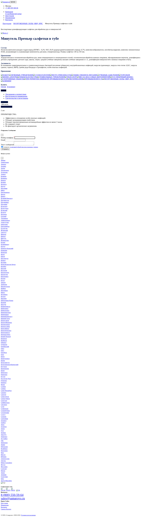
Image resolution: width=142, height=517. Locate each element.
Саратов (3, 394)
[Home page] (5, 2)
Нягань (3, 471)
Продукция (9, 16)
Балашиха (4, 178)
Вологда (3, 212)
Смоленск (4, 404)
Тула (2, 430)
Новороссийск (5, 326)
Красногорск (5, 272)
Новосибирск (5, 328)
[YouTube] (8, 490)
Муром (3, 296)
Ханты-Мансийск (6, 481)
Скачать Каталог (6, 509)
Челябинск (4, 448)
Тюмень (3, 432)
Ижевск (3, 236)
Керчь (3, 254)
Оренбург (4, 352)
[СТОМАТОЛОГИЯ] (41, 75)
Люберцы (4, 284)
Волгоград (4, 206)
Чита (2, 452)
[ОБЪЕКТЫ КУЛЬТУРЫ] (27, 77)
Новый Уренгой (6, 336)
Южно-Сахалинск (6, 462)
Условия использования (28, 515)
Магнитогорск (5, 286)
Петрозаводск (5, 362)
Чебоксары (4, 446)
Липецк (3, 282)
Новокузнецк (5, 320)
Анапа (3, 473)
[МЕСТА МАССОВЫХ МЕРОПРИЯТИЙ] (93, 77)
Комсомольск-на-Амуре (8, 264)
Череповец (4, 450)
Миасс (3, 292)
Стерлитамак (5, 412)
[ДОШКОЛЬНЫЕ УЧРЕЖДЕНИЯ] (51, 77)
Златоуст (3, 232)
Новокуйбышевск (6, 322)
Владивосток (5, 200)
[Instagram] (13, 490)
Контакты (9, 20)
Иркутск (3, 238)
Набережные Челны (7, 300)
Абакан (3, 160)
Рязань (3, 384)
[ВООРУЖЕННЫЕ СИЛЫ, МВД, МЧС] (118, 79)
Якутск (3, 465)
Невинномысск (5, 306)
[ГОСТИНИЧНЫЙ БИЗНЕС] (121, 77)
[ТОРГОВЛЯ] (124, 75)
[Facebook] (3, 490)
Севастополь (5, 396)
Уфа (2, 440)
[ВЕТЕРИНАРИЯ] (75, 79)
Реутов (3, 376)
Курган (3, 278)
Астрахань (4, 172)
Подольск (4, 366)
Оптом (3, 87)
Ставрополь (4, 408)
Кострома (4, 270)
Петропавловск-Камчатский (9, 364)
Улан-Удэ (3, 434)
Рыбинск (3, 382)
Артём (3, 168)
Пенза (3, 356)
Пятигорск (4, 372)
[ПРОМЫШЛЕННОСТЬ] (93, 79)
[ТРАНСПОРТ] (71, 77)
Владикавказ (5, 202)
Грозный (3, 216)
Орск (2, 354)
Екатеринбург (5, 226)
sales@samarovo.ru (13, 498)
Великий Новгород (7, 198)
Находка (3, 304)
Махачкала (4, 290)
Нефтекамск (4, 308)
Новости (13, 14)
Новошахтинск (5, 334)
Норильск (4, 338)
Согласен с (20, 147)
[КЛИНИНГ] (6, 81)
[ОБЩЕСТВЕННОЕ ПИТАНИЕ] (84, 75)
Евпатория (4, 224)
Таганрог (4, 420)
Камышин (4, 250)
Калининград (5, 244)
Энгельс (3, 460)
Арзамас (3, 166)
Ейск (2, 479)
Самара (3, 388)
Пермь (3, 360)
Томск (3, 428)
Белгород (4, 184)
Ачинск (3, 174)
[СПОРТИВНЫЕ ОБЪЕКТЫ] (12, 79)
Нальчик (3, 302)
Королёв (3, 268)
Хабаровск (4, 442)
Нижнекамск (5, 314)
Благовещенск (5, 192)
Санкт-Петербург (6, 390)
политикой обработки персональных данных (24, 147)
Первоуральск (5, 358)
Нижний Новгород (6, 316)
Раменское (4, 374)
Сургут (3, 414)
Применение (10, 18)
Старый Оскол (5, 410)
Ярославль (4, 467)
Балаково (3, 176)
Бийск (3, 190)
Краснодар (4, 274)
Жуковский (4, 230)
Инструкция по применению (16, 96)
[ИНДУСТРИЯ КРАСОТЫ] (60, 75)
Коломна (3, 262)
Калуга (3, 246)
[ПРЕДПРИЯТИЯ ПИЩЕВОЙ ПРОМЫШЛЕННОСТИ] (46, 79)
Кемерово (4, 252)
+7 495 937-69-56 (11, 8)
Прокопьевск (5, 368)
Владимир (4, 204)
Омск (2, 348)
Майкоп (3, 288)
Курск (3, 280)
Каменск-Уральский (7, 248)
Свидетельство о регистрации (16, 98)
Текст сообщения (7, 145)
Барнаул (3, 180)
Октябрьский (5, 346)
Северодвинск (5, 398)
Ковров (3, 260)
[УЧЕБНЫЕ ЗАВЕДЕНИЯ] (108, 75)
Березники (4, 188)
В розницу (11, 87)
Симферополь (5, 402)
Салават (3, 386)
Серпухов (4, 400)
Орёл (2, 350)
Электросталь (5, 458)
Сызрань (3, 416)
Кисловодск (4, 258)
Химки (3, 444)
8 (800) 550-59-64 (12, 495)
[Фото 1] (4, 33)
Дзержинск (4, 218)
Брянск (3, 196)
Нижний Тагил (5, 318)
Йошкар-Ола (5, 240)
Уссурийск (4, 438)
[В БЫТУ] (5, 75)
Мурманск (4, 294)
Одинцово (4, 344)
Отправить (5, 149)
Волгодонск (4, 208)
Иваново (3, 234)
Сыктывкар (4, 418)
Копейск (3, 266)
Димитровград (5, 220)
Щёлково (3, 456)
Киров (3, 256)
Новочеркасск (5, 332)
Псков (3, 370)
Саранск (3, 392)
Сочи (2, 406)
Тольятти (4, 426)
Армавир (3, 475)
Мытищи (4, 298)
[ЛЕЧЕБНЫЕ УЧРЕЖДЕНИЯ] (21, 75)
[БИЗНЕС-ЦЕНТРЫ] (9, 77)
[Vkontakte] (18, 490)
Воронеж (4, 214)
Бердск (3, 186)
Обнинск (3, 342)
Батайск (3, 182)
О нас (7, 14)
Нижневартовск (6, 312)
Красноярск (4, 276)
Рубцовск (4, 380)
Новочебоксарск (6, 330)
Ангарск (3, 164)
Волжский (4, 210)
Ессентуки (4, 228)
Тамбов (3, 422)
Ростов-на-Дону (6, 378)
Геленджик (4, 477)
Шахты (3, 454)
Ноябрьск (4, 340)
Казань (3, 242)
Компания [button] (9, 12)
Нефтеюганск (5, 310)
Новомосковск (5, 324)
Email (3, 140)
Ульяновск (4, 436)
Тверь (2, 424)
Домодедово (5, 222)
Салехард (4, 469)
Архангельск (5, 170)
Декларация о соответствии (15, 94)
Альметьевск (5, 162)
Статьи (19, 14)
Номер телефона (8, 138)
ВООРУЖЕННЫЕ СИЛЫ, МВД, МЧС (28, 23)
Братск (3, 194)
